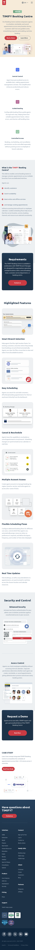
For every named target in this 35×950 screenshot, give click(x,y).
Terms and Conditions (13, 945)
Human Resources (7, 848)
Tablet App (21, 855)
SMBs (3, 834)
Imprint (4, 945)
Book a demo (21, 843)
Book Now (17, 733)
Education (4, 851)
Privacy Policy (24, 945)
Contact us (17, 283)
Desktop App (21, 853)
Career (20, 872)
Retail (3, 840)
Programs (21, 889)
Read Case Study (8, 769)
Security (4, 886)
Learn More (24, 38)
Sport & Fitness (6, 862)
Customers (21, 875)
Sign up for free (22, 834)
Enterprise (4, 837)
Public (3, 854)
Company (20, 869)
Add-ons (4, 881)
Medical (4, 859)
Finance (4, 843)
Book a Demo (11, 38)
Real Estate (5, 845)
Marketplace (5, 883)
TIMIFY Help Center (7, 907)
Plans (3, 897)
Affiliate (20, 891)
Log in (19, 837)
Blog (19, 877)
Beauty (4, 856)
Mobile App (21, 858)
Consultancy (5, 865)
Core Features (6, 878)
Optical (4, 867)
